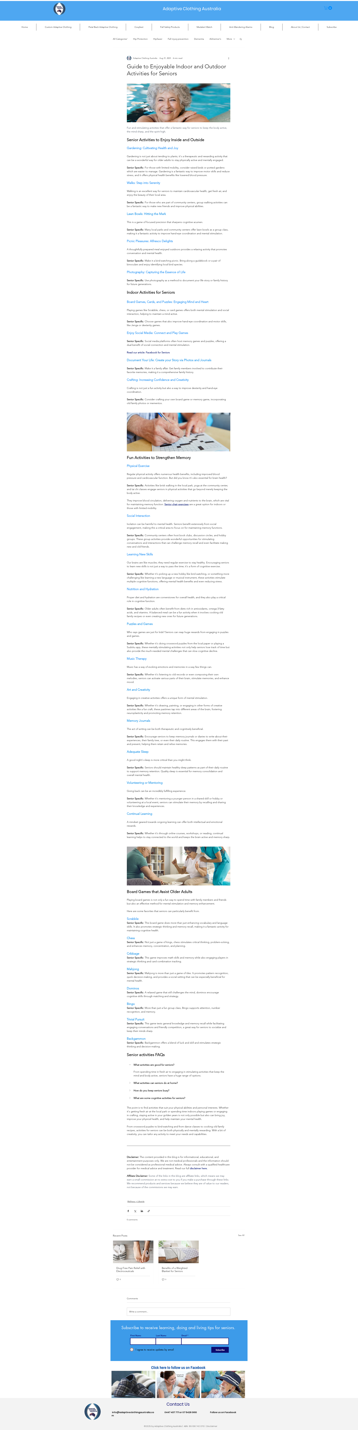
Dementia (199, 39)
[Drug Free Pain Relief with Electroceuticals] (133, 1252)
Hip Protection (140, 39)
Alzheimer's (215, 39)
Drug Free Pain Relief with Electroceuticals (130, 1270)
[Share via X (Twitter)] (135, 1211)
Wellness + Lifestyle (135, 1201)
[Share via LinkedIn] (142, 1211)
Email (184, 1335)
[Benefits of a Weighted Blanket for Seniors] (178, 1252)
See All (241, 1235)
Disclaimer (211, 1426)
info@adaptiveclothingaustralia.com (133, 1414)
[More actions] (228, 58)
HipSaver (157, 39)
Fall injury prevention (178, 39)
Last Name (161, 1335)
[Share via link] (148, 1211)
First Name (135, 1335)
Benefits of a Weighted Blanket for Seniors (174, 1270)
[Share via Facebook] (128, 1211)
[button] (328, 8)
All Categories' (120, 39)
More (229, 39)
